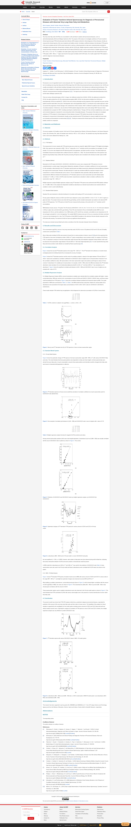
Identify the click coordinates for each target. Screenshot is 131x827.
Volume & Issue (79, 818)
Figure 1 (45, 250)
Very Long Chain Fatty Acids (83, 60)
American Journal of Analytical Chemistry (52, 16)
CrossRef (67, 733)
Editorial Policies (63, 811)
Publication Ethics (101, 811)
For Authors (62, 813)
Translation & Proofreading (81, 813)
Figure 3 (52, 267)
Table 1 (58, 231)
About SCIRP (64, 807)
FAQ (23, 100)
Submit (83, 7)
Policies (99, 807)
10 (81, 243)
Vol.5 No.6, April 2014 (69, 16)
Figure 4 (63, 280)
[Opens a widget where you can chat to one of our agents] (125, 824)
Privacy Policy (100, 818)
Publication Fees (27, 31)
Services (74, 7)
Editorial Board (26, 28)
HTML (63, 31)
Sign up (59, 825)
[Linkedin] (31, 227)
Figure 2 (45, 256)
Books (51, 7)
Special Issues (63, 820)
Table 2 (64, 282)
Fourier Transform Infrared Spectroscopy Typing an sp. (28, 64)
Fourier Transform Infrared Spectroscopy (52, 60)
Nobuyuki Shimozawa (64, 25)
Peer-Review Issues (64, 815)
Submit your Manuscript (70, 825)
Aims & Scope (26, 19)
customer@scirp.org (29, 236)
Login (107, 2)
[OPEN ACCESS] (91, 2)
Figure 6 (72, 440)
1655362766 (27, 241)
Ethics (61, 809)
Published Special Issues (28, 82)
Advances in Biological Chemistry (31, 130)
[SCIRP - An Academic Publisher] (30, 2)
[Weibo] (36, 227)
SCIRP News (83, 825)
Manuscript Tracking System (82, 809)
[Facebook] (27, 227)
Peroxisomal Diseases (96, 60)
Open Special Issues (27, 79)
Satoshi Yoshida (54, 25)
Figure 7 (45, 576)
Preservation (100, 813)
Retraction (99, 815)
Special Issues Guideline (28, 86)
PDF (60, 31)
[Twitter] (22, 227)
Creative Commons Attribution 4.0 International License (77, 801)
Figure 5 (45, 357)
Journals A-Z (47, 809)
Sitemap (46, 815)
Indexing (25, 34)
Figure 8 (70, 584)
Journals (42, 7)
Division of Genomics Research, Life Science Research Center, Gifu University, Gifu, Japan (64, 29)
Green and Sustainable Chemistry (31, 185)
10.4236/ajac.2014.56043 (51, 31)
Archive (24, 25)
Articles (33, 7)
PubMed (72, 733)
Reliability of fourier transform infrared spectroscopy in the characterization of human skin (29, 51)
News (58, 7)
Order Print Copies (79, 811)
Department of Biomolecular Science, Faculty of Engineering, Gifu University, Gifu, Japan (64, 27)
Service (77, 807)
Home (25, 7)
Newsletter (24, 91)
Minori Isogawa (46, 25)
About (66, 7)
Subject (45, 811)
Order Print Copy (26, 94)
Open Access (100, 809)
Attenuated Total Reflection (69, 60)
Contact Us (24, 97)
